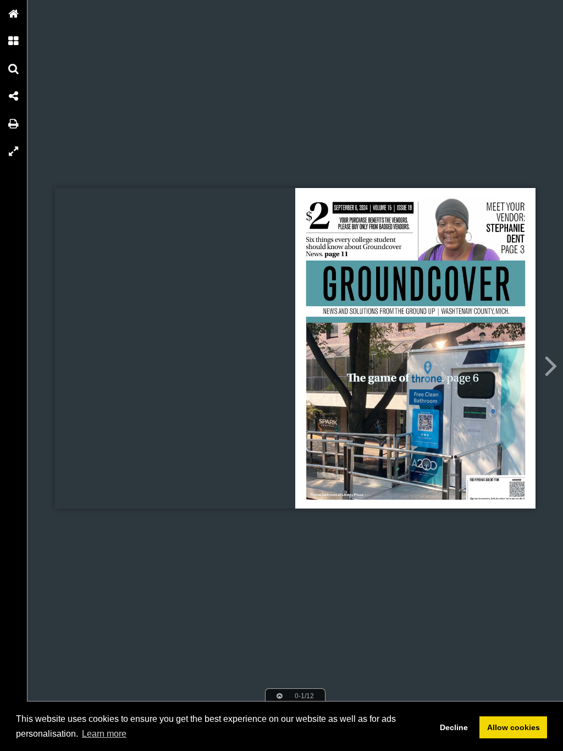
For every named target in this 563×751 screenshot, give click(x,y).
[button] (13, 13)
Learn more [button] (104, 733)
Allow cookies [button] (513, 727)
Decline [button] (454, 727)
